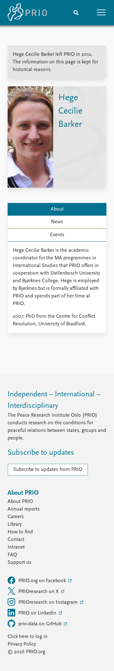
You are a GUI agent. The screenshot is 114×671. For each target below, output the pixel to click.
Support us (19, 562)
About (57, 209)
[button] (101, 12)
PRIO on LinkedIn (38, 613)
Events (57, 235)
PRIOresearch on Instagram (48, 602)
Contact (16, 539)
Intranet (16, 547)
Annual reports (24, 509)
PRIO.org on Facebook (42, 580)
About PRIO (20, 501)
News (57, 222)
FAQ (12, 554)
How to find (20, 532)
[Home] (27, 12)
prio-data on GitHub (40, 624)
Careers (16, 516)
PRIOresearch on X (39, 591)
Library (15, 524)
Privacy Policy (22, 644)
